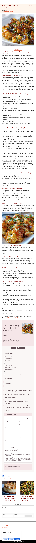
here (20, 210)
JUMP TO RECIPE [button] (18, 49)
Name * (4, 514)
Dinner (6, 11)
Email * (15, 514)
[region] (11, 536)
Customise (5, 539)
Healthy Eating (10, 11)
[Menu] (1, 2)
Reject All (11, 539)
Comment (4, 507)
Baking (3, 11)
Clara (4, 8)
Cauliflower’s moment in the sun (13, 317)
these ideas (21, 264)
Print (13, 347)
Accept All (17, 539)
